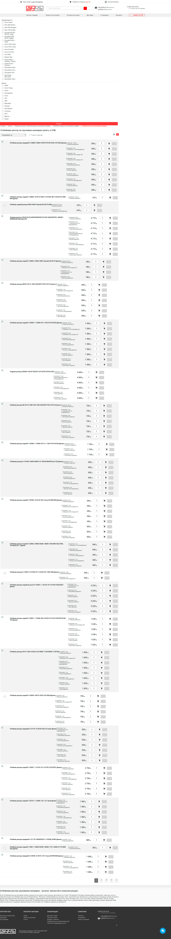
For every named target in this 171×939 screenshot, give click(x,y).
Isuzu (6, 95)
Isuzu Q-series (9, 52)
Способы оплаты (52, 917)
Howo (6, 90)
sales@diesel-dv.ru (104, 7)
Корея (6, 119)
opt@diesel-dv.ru (103, 9)
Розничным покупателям (7, 915)
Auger (6, 85)
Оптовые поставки (73, 15)
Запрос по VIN (138, 15)
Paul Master (8, 108)
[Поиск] (85, 8)
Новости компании (83, 919)
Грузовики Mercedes (7, 76)
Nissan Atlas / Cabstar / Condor (10, 60)
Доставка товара (52, 915)
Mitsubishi (7, 103)
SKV (5, 114)
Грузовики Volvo (9, 79)
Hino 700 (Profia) (9, 30)
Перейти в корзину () (81, 2)
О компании (104, 15)
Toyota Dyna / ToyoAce (8, 64)
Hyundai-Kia (8, 93)
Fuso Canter (8, 22)
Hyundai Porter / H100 (9, 41)
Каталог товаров (32, 15)
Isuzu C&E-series (10, 44)
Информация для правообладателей (58, 921)
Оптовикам (3, 917)
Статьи (26, 919)
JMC (6, 101)
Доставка (90, 15)
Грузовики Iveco (9, 70)
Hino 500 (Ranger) (10, 27)
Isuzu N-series (9, 49)
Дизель (6, 116)
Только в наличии (37, 135)
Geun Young (8, 88)
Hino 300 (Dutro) (9, 25)
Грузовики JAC (9, 72)
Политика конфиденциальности (56, 923)
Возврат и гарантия (53, 919)
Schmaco (7, 111)
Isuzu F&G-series (10, 47)
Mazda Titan (8, 57)
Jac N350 (7, 54)
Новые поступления (52, 15)
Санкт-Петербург (37, 2)
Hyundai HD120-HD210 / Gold (9, 33)
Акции (25, 915)
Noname (7, 106)
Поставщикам (4, 919)
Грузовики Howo (9, 67)
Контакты (119, 15)
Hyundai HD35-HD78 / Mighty (9, 37)
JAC (5, 98)
